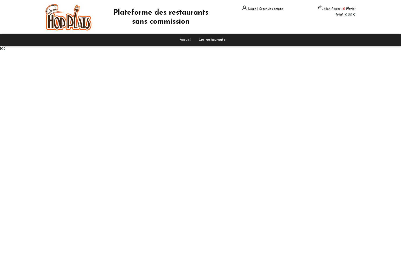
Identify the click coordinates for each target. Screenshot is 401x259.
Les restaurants (212, 40)
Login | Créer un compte (265, 9)
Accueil (185, 40)
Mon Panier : (340, 9)
